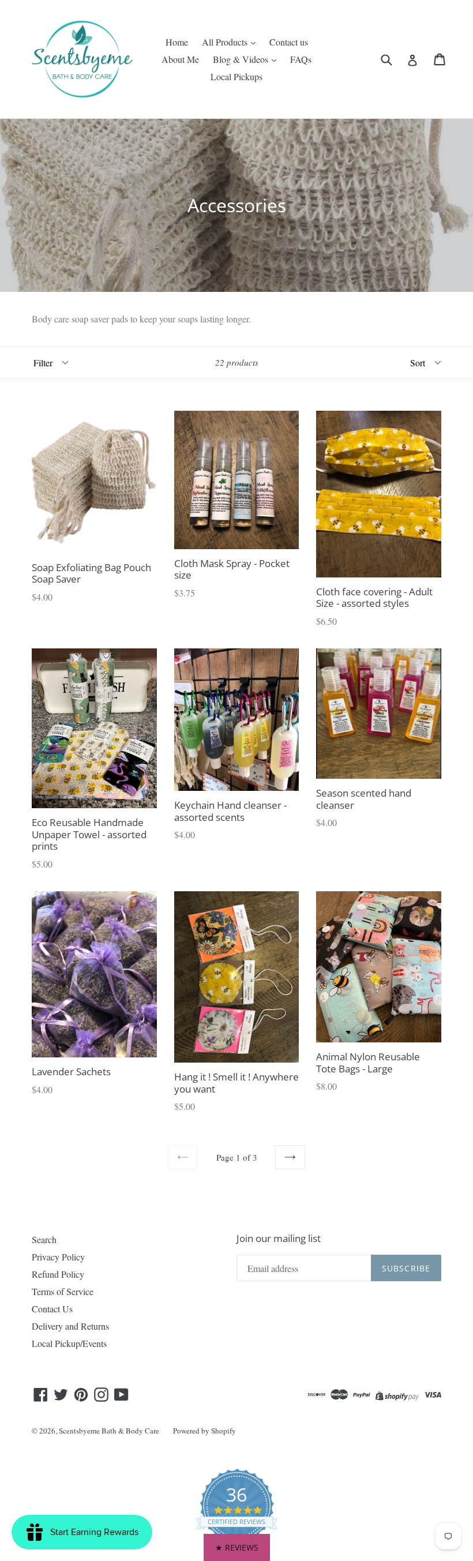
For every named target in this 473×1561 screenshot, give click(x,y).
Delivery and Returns (70, 1326)
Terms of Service (62, 1291)
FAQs (300, 59)
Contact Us (52, 1309)
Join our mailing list (278, 1238)
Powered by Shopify (204, 1430)
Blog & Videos (242, 59)
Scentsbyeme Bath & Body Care (109, 1430)
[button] (237, 1547)
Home (177, 42)
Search (44, 1239)
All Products (226, 42)
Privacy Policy (58, 1257)
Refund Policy (58, 1274)
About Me (180, 59)
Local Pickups (236, 76)
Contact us (288, 42)
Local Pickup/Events (69, 1343)
